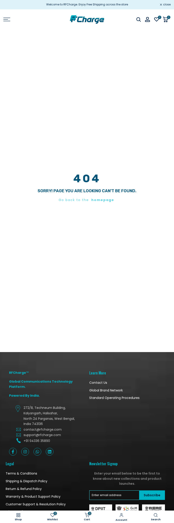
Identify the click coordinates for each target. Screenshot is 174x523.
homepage (102, 200)
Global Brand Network (106, 390)
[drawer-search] (138, 19)
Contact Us (98, 382)
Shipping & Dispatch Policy (26, 481)
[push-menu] (6, 19)
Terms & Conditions (21, 473)
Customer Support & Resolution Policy (36, 504)
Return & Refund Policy (24, 489)
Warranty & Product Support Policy (33, 496)
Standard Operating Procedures (114, 398)
